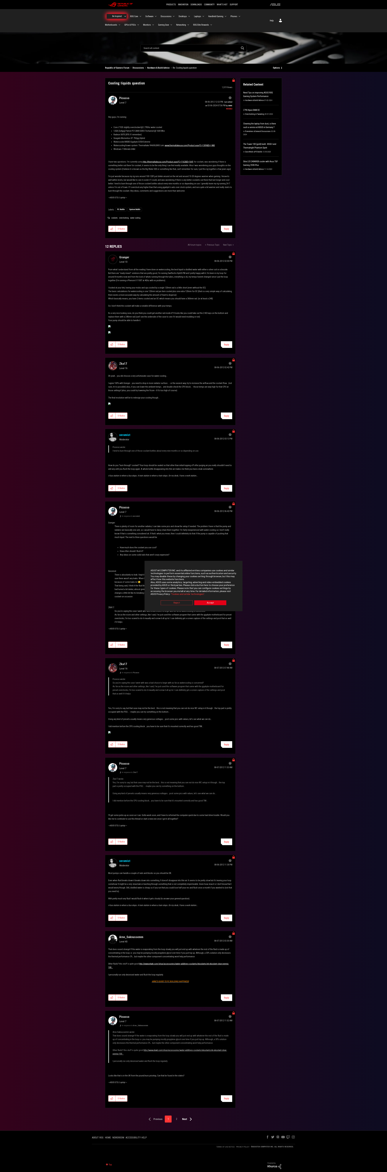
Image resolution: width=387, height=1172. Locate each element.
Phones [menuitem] (234, 16)
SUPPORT (234, 4)
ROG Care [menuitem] (134, 16)
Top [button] (110, 1164)
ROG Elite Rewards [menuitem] (201, 25)
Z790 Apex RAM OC (251, 110)
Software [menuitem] (149, 16)
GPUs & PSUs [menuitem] (130, 25)
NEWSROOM (118, 1137)
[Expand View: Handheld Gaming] (225, 16)
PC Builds (121, 209)
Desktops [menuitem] (183, 16)
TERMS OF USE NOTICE (225, 1147)
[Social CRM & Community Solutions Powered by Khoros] (274, 1165)
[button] (111, 229)
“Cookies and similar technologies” (187, 594)
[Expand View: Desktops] (189, 16)
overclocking (124, 218)
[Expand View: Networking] (188, 25)
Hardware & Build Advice (158, 68)
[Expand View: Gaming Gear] (171, 25)
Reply (226, 228)
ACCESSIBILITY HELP (136, 1137)
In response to (131, 516)
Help (272, 20)
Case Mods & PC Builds (253, 152)
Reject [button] (177, 603)
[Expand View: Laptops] (203, 16)
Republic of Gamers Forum (117, 68)
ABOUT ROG (97, 1137)
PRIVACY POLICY (242, 1147)
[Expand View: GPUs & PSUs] (138, 25)
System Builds (134, 209)
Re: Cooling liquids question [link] (185, 68)
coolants (114, 218)
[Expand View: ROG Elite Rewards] (211, 25)
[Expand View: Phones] (239, 16)
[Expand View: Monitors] (153, 25)
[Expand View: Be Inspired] (125, 16)
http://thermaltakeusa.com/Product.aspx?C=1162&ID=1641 (168, 162)
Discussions (138, 68)
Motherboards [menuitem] (111, 25)
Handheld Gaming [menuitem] (215, 16)
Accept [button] (210, 603)
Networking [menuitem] (181, 25)
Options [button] (276, 68)
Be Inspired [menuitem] (117, 16)
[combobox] (193, 48)
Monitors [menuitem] (147, 25)
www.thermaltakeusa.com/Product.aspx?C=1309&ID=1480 (190, 145)
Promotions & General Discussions (258, 131)
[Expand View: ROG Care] (140, 16)
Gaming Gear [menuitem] (163, 25)
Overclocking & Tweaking (254, 114)
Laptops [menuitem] (197, 16)
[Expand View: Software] (155, 16)
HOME (108, 1137)
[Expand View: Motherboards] (119, 25)
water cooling (135, 218)
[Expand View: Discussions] (173, 16)
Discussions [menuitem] (166, 16)
